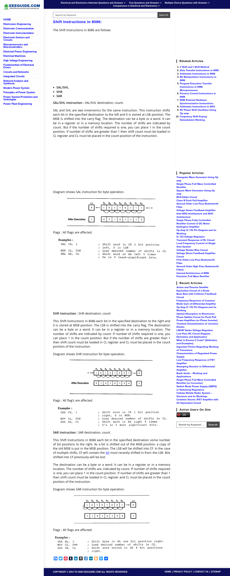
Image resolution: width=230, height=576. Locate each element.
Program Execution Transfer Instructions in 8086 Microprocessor (196, 86)
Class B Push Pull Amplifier (192, 200)
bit (107, 453)
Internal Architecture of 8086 (192, 273)
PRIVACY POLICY (183, 571)
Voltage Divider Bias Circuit (192, 250)
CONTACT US (201, 571)
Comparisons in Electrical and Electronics (135, 6)
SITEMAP (216, 571)
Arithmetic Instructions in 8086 (197, 73)
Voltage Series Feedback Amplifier (196, 210)
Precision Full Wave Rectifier (192, 276)
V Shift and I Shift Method (194, 67)
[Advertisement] (111, 59)
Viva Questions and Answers (144, 3)
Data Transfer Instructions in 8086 (199, 70)
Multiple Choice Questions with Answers (186, 3)
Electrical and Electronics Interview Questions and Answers (92, 3)
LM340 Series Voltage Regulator (194, 330)
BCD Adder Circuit (186, 197)
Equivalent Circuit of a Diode (192, 290)
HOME (168, 571)
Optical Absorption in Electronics (195, 313)
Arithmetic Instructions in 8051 (197, 106)
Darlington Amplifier (187, 226)
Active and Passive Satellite (192, 287)
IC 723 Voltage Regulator (190, 236)
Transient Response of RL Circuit (195, 240)
